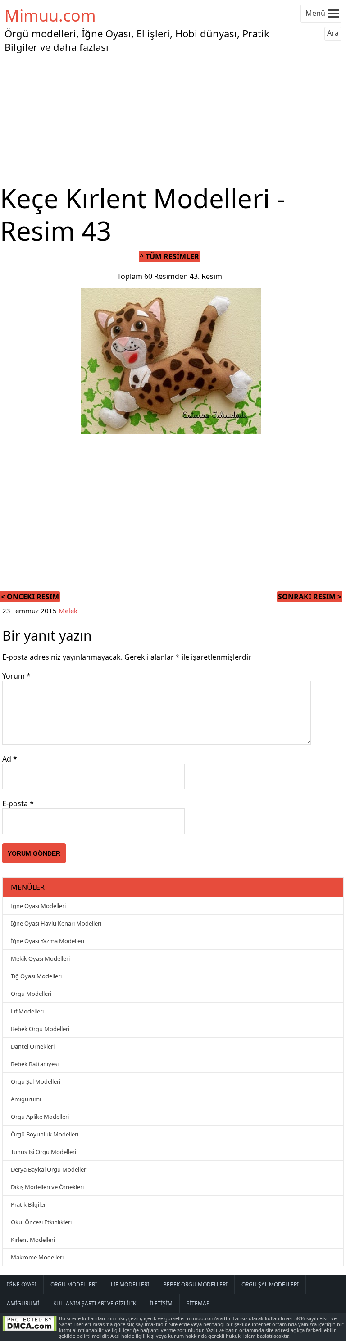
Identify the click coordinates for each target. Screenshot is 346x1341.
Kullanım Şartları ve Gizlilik (94, 1303)
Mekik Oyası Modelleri (40, 958)
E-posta (18, 803)
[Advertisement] (173, 119)
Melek (68, 610)
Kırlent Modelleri (33, 1240)
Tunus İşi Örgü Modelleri (43, 1152)
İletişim (161, 1303)
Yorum (16, 676)
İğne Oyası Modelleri (38, 906)
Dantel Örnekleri (33, 1046)
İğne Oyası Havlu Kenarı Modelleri (56, 923)
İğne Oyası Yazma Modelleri (47, 941)
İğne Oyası (21, 1284)
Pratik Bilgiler (28, 1204)
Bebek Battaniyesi (35, 1064)
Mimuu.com (50, 16)
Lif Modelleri (27, 1011)
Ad (9, 759)
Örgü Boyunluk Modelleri (44, 1134)
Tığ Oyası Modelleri (36, 976)
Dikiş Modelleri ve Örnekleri (47, 1187)
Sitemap (198, 1303)
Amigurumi (26, 1099)
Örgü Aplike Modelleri (40, 1117)
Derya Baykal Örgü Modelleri (49, 1169)
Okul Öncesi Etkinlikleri (41, 1222)
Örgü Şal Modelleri (35, 1081)
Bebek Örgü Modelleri (40, 1029)
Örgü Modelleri (31, 994)
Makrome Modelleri (37, 1257)
